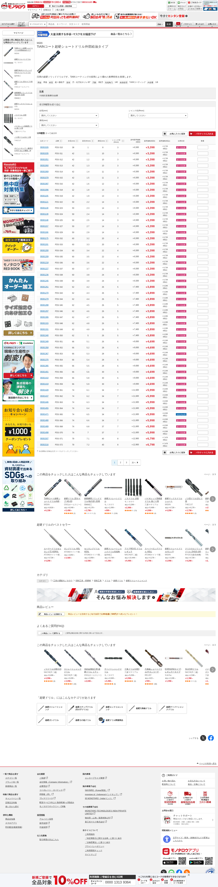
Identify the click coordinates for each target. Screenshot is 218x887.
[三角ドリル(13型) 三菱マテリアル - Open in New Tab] (133, 658)
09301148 (44, 220)
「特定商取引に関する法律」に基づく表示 (103, 838)
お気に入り (212, 24)
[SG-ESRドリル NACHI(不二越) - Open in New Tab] (194, 658)
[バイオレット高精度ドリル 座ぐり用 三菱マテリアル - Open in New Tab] (154, 488)
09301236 (44, 275)
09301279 (44, 299)
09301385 (44, 366)
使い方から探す (12, 806)
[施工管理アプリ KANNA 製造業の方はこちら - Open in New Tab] (18, 400)
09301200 (44, 250)
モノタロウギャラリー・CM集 (52, 806)
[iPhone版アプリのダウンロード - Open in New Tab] (174, 861)
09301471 (44, 414)
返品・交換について (196, 784)
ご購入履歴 (59, 10)
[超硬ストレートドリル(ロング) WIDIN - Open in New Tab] (174, 538)
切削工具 (98, 580)
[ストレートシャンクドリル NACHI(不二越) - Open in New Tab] (73, 658)
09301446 (44, 402)
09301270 (44, 293)
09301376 (44, 360)
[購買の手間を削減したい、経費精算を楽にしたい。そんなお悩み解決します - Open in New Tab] (126, 595)
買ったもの (200, 24)
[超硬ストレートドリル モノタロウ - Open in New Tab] (113, 488)
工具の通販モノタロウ (63, 580)
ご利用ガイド (172, 775)
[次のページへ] (213, 499)
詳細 (159, 24)
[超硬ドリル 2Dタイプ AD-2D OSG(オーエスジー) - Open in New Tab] (73, 488)
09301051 (44, 159)
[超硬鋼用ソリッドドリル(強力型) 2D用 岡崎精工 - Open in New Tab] (93, 488)
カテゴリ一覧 (11, 778)
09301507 (44, 438)
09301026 (44, 147)
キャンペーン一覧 (13, 798)
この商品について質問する (50, 633)
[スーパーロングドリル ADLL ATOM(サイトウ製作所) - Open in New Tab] (154, 538)
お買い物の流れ (168, 781)
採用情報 (41, 815)
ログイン (35, 6)
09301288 (44, 305)
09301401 (44, 372)
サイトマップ (91, 854)
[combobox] (101, 24)
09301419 (44, 384)
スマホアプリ (11, 823)
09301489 (44, 426)
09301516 (44, 445)
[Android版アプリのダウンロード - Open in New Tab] (201, 861)
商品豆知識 (10, 819)
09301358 (44, 347)
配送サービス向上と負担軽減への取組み (56, 802)
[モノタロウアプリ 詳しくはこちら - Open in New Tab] (188, 851)
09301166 (44, 232)
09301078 (44, 178)
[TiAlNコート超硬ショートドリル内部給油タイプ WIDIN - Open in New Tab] (53, 488)
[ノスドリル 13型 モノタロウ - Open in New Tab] (133, 488)
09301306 (44, 317)
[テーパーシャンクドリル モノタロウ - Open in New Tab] (113, 658)
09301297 (44, 311)
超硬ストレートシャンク (136, 580)
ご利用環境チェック (93, 850)
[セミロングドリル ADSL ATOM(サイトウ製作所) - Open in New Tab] (93, 538)
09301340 (44, 335)
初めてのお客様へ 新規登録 (62, 6)
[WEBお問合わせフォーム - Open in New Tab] (172, 6)
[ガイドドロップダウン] (195, 8)
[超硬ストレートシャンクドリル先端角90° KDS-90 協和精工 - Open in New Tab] (113, 538)
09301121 (44, 202)
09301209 (44, 256)
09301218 (44, 262)
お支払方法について (196, 781)
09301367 (44, 353)
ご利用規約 (90, 834)
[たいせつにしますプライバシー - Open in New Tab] (210, 873)
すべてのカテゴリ (36, 24)
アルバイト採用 (46, 819)
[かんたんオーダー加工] (18, 336)
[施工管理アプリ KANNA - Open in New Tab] (18, 378)
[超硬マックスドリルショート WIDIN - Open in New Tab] (174, 488)
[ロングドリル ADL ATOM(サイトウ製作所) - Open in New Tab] (73, 538)
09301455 (44, 408)
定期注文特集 (11, 802)
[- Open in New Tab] (170, 798)
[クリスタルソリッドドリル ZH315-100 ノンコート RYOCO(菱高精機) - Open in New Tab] (194, 538)
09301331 (44, 329)
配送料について (168, 784)
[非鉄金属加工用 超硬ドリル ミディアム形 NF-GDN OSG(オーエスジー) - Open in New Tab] (93, 658)
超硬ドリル (118, 580)
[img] (14, 6)
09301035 (44, 153)
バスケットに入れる (204, 134)
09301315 (44, 323)
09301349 (44, 341)
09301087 (44, 184)
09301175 (44, 238)
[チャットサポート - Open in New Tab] (181, 6)
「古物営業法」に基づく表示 (97, 842)
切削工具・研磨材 (83, 580)
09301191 (44, 244)
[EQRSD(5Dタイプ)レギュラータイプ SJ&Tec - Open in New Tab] (174, 658)
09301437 (44, 396)
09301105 (44, 196)
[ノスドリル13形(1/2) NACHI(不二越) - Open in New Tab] (53, 658)
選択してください (49, 115)
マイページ (32, 10)
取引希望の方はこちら (49, 839)
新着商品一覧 (11, 786)
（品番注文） (21, 24)
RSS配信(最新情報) (13, 827)
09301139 (44, 214)
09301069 (44, 171)
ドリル (107, 580)
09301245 (44, 281)
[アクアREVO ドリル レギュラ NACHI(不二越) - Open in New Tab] (133, 538)
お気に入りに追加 (177, 134)
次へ (134, 462)
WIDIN (39, 43)
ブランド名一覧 (12, 782)
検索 (169, 24)
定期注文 (47, 10)
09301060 (44, 165)
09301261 (44, 287)
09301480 (44, 420)
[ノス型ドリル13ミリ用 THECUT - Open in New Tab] (194, 488)
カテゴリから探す (8, 24)
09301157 (44, 226)
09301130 (44, 208)
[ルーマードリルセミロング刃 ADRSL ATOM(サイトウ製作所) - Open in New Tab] (53, 538)
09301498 (44, 432)
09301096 (44, 190)
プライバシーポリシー (94, 846)
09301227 (44, 269)
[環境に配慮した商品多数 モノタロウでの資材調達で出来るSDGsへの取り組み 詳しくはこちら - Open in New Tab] (18, 511)
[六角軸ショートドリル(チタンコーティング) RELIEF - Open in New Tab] (154, 658)
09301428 (44, 390)
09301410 (44, 378)
